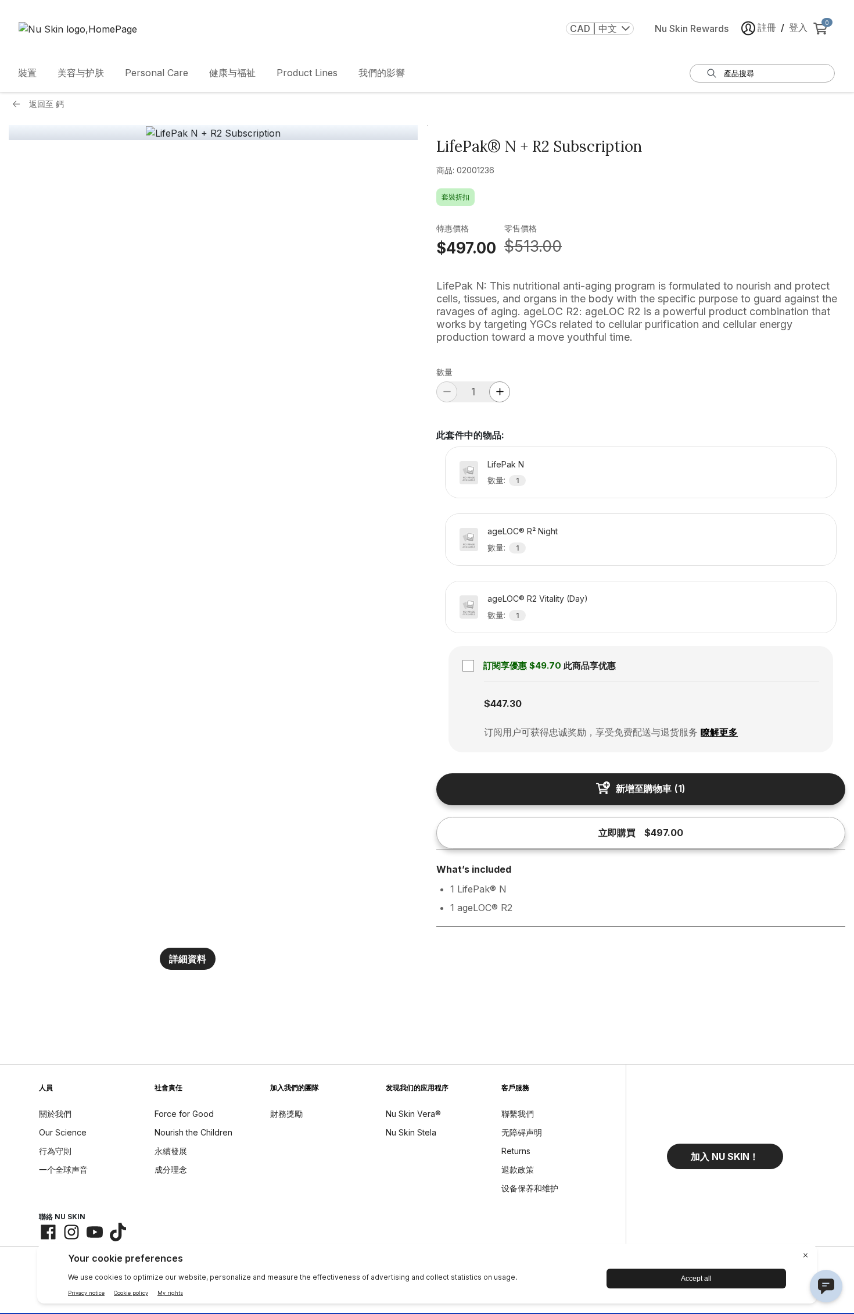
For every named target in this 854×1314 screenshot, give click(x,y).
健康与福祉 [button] (232, 72)
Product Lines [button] (307, 72)
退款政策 (517, 1169)
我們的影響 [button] (381, 72)
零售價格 (520, 228)
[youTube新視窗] (94, 1232)
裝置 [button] (27, 72)
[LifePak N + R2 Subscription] (213, 133)
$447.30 (503, 703)
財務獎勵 (286, 1114)
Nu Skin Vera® (413, 1114)
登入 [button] (798, 27)
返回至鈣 (46, 104)
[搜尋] (711, 73)
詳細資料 (187, 959)
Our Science (63, 1132)
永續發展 (171, 1151)
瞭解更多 (719, 732)
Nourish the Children (193, 1132)
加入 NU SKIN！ (725, 1156)
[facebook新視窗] (48, 1232)
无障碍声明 (521, 1132)
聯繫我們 (517, 1114)
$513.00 (533, 246)
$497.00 (466, 248)
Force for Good (184, 1114)
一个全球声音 (63, 1169)
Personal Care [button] (156, 72)
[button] (725, 1156)
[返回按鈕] (19, 104)
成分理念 (171, 1169)
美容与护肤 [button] (81, 72)
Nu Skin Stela (411, 1132)
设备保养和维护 (529, 1188)
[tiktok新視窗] (118, 1232)
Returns (515, 1151)
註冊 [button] (767, 27)
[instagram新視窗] (71, 1232)
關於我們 (55, 1114)
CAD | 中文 (593, 28)
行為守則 (55, 1151)
